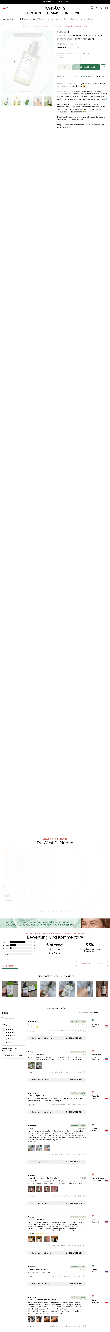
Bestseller (52, 13)
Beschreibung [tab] (87, 76)
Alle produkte (33, 13)
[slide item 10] (64, 911)
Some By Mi (63, 32)
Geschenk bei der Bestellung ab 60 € (55, 2)
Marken (78, 13)
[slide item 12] (69, 911)
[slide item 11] (66, 911)
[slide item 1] (41, 911)
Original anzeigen (74, 1038)
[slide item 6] (53, 911)
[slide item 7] (56, 911)
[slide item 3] (46, 911)
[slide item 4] (48, 911)
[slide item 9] (61, 911)
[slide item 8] (59, 911)
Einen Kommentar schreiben (92, 963)
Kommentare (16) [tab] (10, 966)
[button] (27, 101)
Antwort (31, 1031)
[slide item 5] (51, 911)
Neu (66, 13)
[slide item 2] (43, 911)
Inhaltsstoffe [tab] (102, 76)
